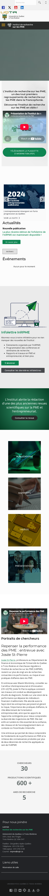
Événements (14, 259)
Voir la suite (11, 218)
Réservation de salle (11, 867)
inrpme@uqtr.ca (16, 851)
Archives (9, 251)
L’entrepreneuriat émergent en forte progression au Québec (21, 212)
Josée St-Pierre (8, 660)
